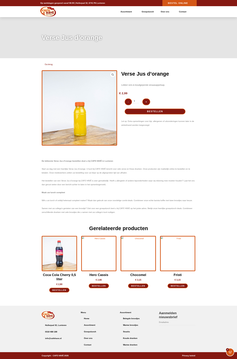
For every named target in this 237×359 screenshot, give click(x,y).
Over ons (165, 12)
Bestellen (155, 111)
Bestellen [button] (59, 290)
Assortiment (126, 12)
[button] (112, 74)
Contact (182, 12)
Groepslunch (148, 12)
